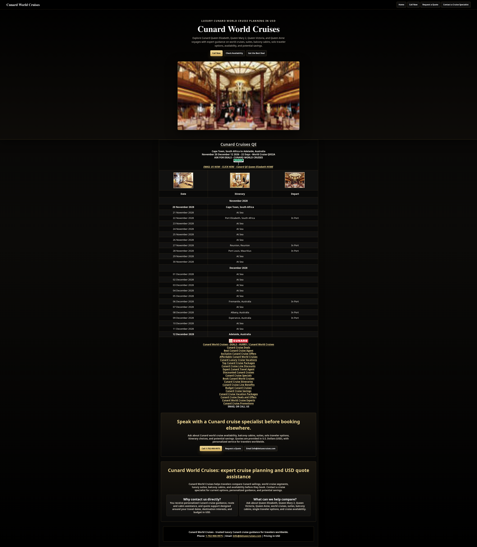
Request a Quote (430, 4)
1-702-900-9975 (214, 535)
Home (401, 4)
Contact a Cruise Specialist (456, 4)
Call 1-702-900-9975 (211, 448)
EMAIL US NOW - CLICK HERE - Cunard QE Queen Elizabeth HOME (238, 166)
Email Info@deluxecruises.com (260, 448)
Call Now (413, 4)
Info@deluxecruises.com (247, 535)
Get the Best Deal (256, 53)
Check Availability (234, 53)
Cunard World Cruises (23, 4)
